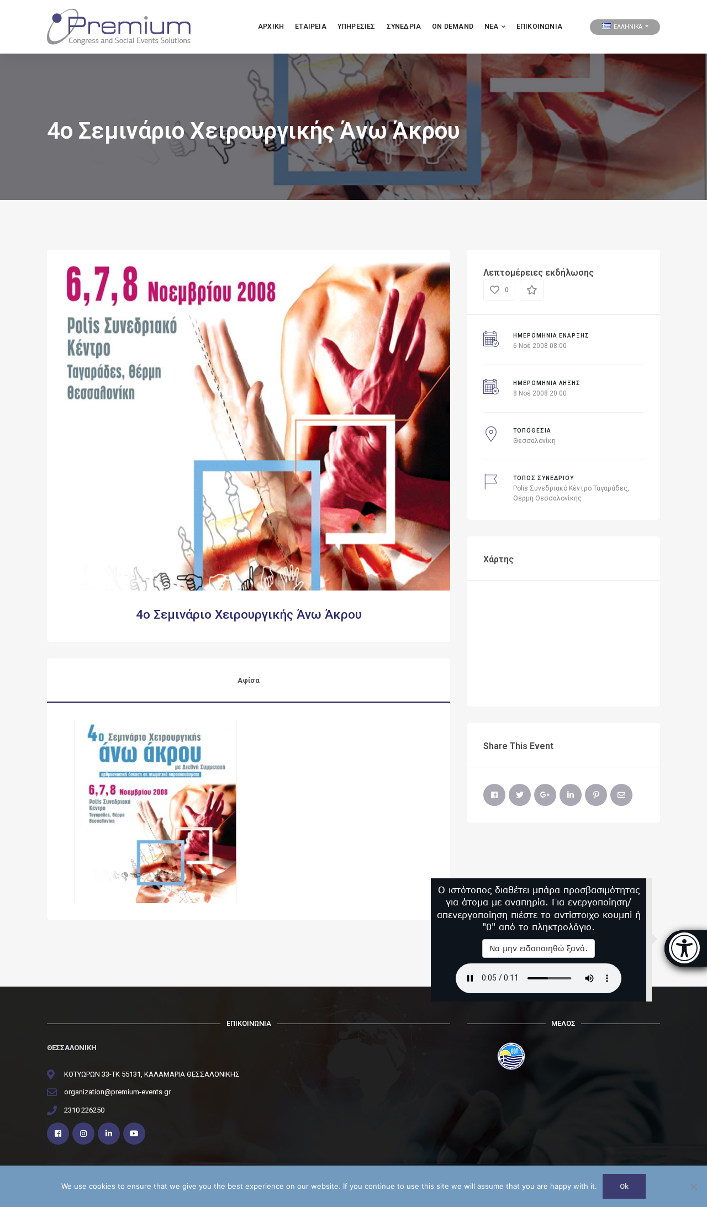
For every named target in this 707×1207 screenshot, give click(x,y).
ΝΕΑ (491, 26)
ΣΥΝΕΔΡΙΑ (404, 26)
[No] (693, 1186)
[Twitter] (520, 795)
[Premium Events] (119, 26)
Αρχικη (271, 26)
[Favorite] (532, 290)
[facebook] (58, 1133)
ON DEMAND (452, 26)
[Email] (621, 795)
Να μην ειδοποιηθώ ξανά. (538, 948)
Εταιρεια (310, 26)
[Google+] (545, 795)
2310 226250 (84, 1110)
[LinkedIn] (571, 795)
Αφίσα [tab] (249, 680)
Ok (624, 1186)
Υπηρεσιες (356, 26)
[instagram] (83, 1133)
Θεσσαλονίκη (534, 441)
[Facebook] (494, 795)
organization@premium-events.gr (117, 1092)
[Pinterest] (596, 795)
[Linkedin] (109, 1133)
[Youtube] (134, 1133)
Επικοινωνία (539, 26)
